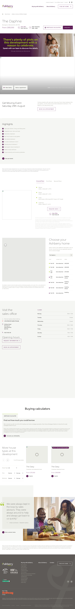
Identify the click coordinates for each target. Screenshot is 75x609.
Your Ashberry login (59, 2)
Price (3, 473)
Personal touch (24, 567)
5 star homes (23, 566)
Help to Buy (23, 582)
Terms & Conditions (6, 605)
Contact (66, 2)
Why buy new (24, 569)
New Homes (7, 14)
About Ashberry (51, 6)
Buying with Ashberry (38, 6)
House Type (5, 467)
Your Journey (24, 572)
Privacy (13, 605)
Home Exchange (24, 578)
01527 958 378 (24, 28)
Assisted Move (24, 576)
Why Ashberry (24, 564)
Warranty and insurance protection (28, 573)
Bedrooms (4, 478)
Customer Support (49, 2)
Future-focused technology (26, 575)
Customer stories (24, 570)
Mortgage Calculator (10, 416)
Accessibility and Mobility (26, 605)
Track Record (24, 580)
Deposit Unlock (24, 579)
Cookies (17, 605)
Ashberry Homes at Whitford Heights (19, 14)
